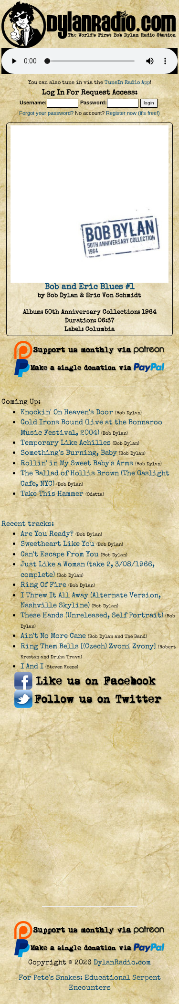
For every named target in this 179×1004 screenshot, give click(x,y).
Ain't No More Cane (53, 635)
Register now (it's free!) (133, 113)
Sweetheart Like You (58, 543)
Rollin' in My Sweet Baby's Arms (77, 463)
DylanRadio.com (122, 962)
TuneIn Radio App (127, 82)
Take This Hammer (52, 493)
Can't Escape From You (60, 554)
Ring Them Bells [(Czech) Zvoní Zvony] (88, 646)
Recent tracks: (27, 523)
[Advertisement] (89, 807)
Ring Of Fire (43, 584)
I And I (32, 666)
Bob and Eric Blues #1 (90, 286)
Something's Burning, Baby (69, 452)
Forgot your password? (46, 113)
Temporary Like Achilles (66, 442)
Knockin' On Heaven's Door (67, 412)
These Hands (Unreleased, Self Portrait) (92, 615)
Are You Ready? (47, 533)
